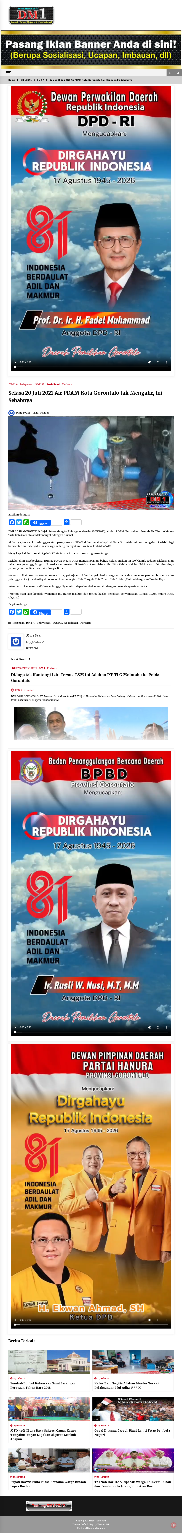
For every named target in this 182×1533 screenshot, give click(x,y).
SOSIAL (40, 384)
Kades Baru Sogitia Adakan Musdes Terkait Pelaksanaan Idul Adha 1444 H (126, 1385)
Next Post (18, 659)
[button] (170, 72)
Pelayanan (26, 384)
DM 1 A (13, 384)
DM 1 (42, 668)
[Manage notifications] (173, 1525)
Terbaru (67, 384)
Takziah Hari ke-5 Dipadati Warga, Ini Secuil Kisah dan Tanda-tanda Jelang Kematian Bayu (132, 1484)
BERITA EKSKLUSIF (24, 668)
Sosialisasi (53, 384)
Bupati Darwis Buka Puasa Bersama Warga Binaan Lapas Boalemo (48, 1484)
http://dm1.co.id (35, 642)
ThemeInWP (103, 1524)
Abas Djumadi (97, 1528)
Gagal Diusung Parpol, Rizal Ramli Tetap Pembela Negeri (132, 1433)
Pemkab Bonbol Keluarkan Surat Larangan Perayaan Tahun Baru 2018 (42, 1385)
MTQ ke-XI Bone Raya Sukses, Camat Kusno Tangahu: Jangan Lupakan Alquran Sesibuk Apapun (43, 1435)
